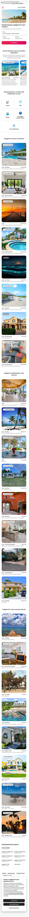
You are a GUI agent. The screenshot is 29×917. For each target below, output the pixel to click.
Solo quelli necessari (14, 904)
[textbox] (8, 38)
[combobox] (14, 33)
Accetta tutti (14, 900)
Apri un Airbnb (21, 7)
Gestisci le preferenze (14, 908)
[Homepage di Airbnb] (3, 7)
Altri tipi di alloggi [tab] (6, 847)
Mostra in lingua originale (17, 3)
